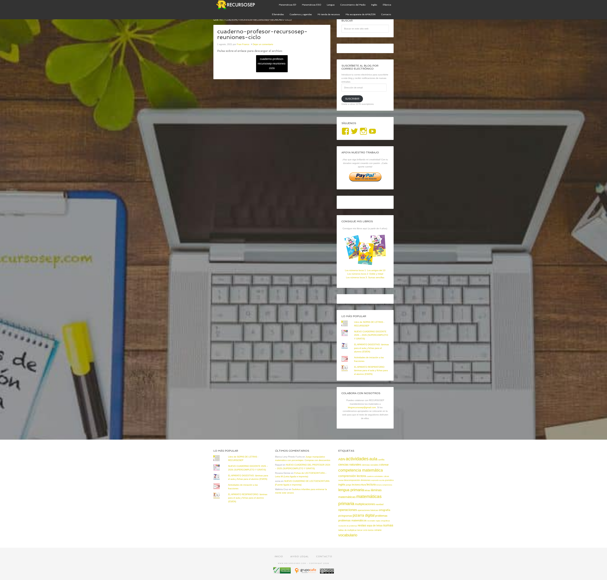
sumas (388, 525)
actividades (357, 458)
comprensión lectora (352, 476)
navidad (379, 504)
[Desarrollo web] (306, 572)
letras (367, 490)
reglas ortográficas (383, 521)
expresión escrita (377, 480)
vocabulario (347, 535)
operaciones (347, 510)
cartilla (381, 459)
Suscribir (352, 98)
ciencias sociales (370, 464)
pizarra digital (363, 515)
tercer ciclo (362, 530)
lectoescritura (359, 484)
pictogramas (345, 515)
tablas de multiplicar (347, 530)
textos (371, 530)
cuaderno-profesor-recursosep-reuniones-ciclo (272, 63)
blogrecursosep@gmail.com (362, 407)
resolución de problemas (347, 526)
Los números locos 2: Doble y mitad (365, 274)
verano (377, 530)
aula (373, 458)
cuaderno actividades (375, 476)
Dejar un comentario (263, 44)
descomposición (352, 480)
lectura (371, 484)
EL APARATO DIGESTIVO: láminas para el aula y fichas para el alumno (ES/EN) (371, 348)
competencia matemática (360, 470)
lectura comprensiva (384, 485)
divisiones (366, 480)
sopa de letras (375, 525)
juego (348, 484)
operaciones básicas (368, 510)
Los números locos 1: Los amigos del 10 (365, 270)
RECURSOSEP (237, 4)
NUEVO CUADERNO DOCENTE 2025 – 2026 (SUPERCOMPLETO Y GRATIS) (371, 335)
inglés (341, 484)
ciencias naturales (349, 464)
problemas (381, 515)
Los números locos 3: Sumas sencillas (365, 277)
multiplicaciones (365, 504)
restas (362, 525)
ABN (341, 459)
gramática (389, 480)
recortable (371, 521)
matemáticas (347, 497)
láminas (376, 490)
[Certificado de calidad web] (282, 572)
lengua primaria (351, 490)
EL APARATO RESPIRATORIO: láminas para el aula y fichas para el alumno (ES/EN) (371, 370)
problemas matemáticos (352, 520)
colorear (384, 464)
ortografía (384, 510)
